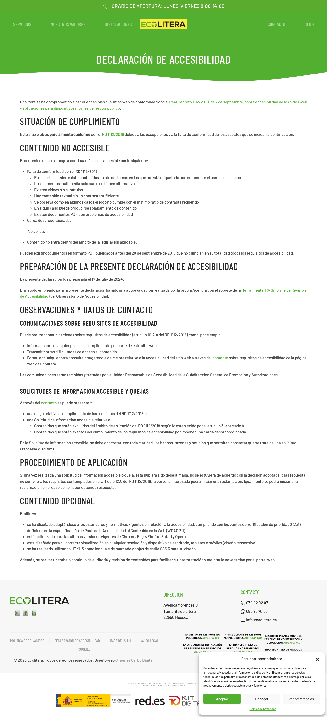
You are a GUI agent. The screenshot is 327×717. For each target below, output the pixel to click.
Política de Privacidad (27, 640)
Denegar (261, 699)
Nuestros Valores (68, 24)
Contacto (276, 24)
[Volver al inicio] (163, 24)
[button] (317, 658)
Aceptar (222, 699)
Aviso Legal (149, 640)
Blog (309, 24)
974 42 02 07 (256, 602)
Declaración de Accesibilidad (77, 640)
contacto (220, 357)
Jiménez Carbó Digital (134, 660)
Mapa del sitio (120, 640)
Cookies (84, 649)
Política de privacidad (263, 709)
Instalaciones (118, 24)
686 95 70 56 (256, 611)
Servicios (22, 24)
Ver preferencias (301, 699)
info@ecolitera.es (261, 619)
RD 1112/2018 (113, 134)
